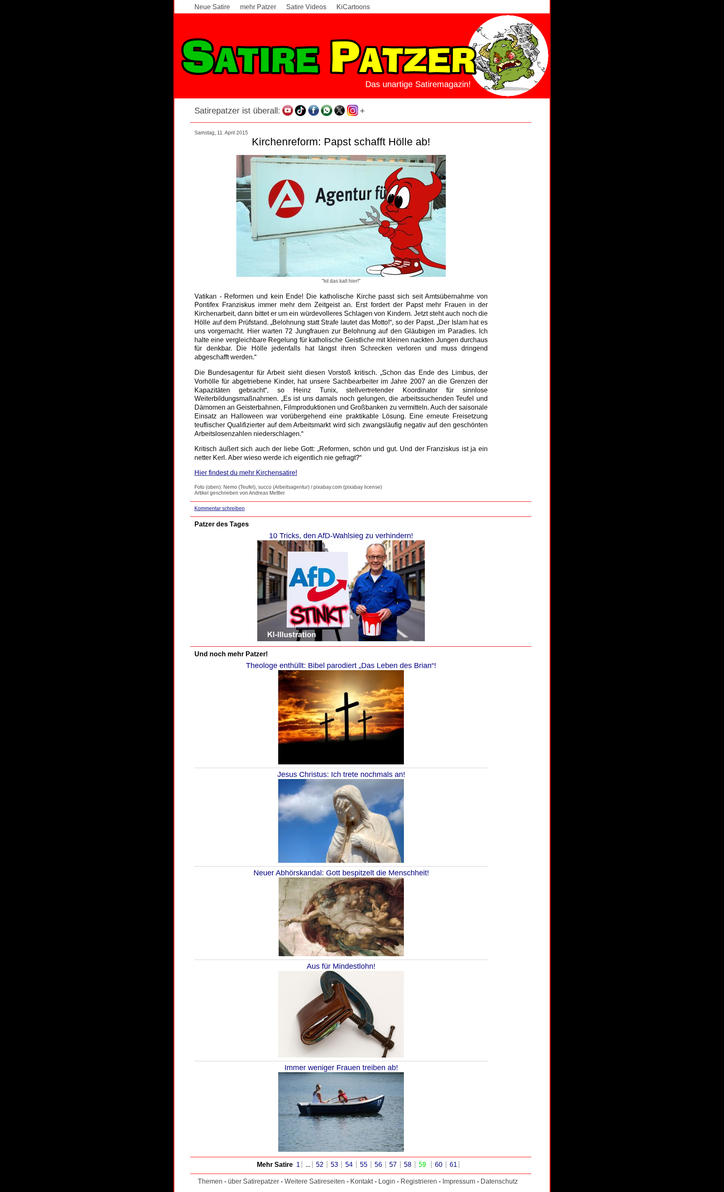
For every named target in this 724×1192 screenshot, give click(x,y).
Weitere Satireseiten (314, 1181)
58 (408, 1164)
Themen (210, 1181)
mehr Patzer (258, 6)
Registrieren (419, 1181)
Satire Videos (306, 6)
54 (349, 1164)
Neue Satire (212, 6)
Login (386, 1181)
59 (423, 1164)
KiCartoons (353, 6)
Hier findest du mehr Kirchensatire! (245, 472)
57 (393, 1164)
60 (439, 1164)
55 (364, 1164)
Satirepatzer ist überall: (237, 110)
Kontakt (361, 1181)
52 (320, 1164)
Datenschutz (499, 1181)
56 (379, 1164)
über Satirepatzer (253, 1181)
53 (335, 1164)
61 (453, 1164)
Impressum (458, 1181)
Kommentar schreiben (219, 508)
